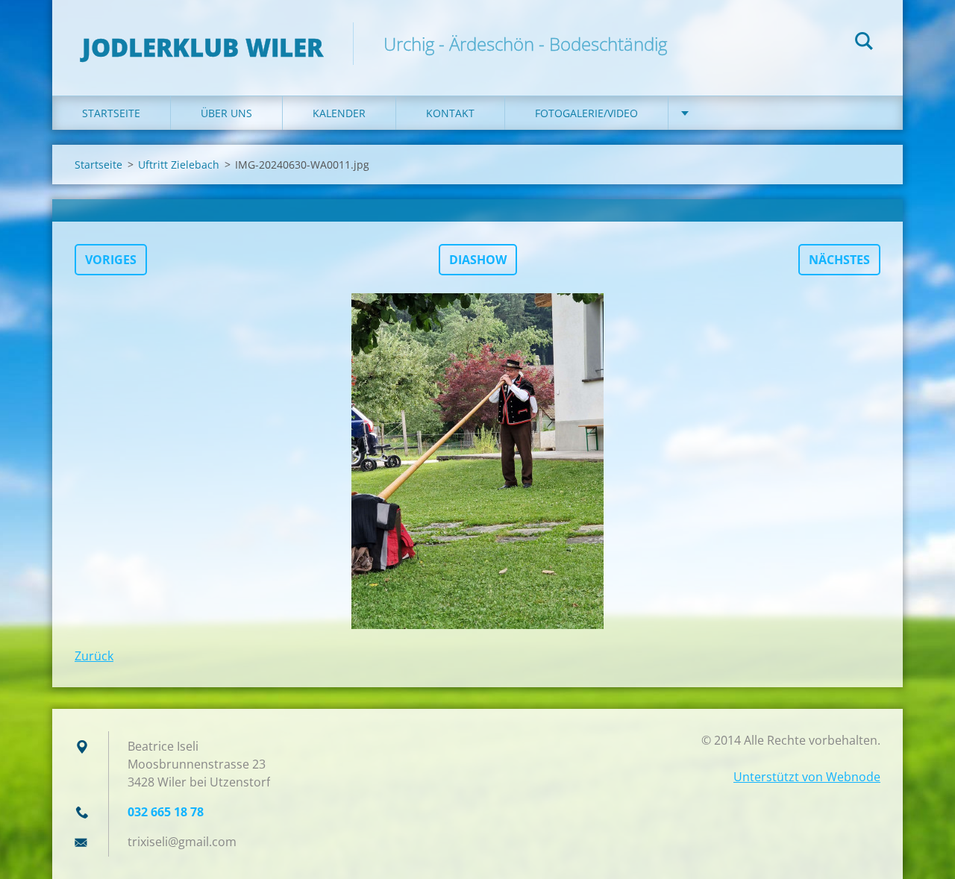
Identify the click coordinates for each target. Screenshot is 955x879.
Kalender (339, 113)
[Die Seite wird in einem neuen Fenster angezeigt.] (477, 461)
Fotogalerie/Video (586, 113)
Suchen (864, 43)
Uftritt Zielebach (178, 164)
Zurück (94, 656)
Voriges (111, 259)
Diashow (478, 259)
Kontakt (450, 113)
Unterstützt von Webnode (806, 777)
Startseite (111, 113)
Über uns (226, 113)
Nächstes (839, 259)
